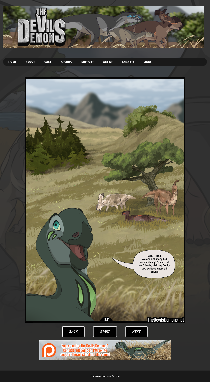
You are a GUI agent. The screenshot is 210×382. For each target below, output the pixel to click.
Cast (48, 62)
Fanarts (128, 62)
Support (87, 62)
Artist (108, 62)
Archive (66, 62)
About (30, 62)
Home (12, 62)
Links (148, 62)
